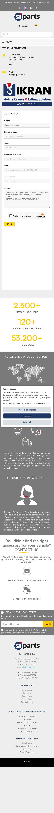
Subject (7, 120)
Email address (10, 177)
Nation (7, 143)
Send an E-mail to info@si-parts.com (27, 580)
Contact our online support (27, 598)
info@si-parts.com (17, 74)
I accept (27, 416)
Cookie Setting (27, 702)
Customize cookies (27, 409)
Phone (6, 165)
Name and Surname (12, 154)
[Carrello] (35, 26)
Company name (10, 132)
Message (7, 188)
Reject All (27, 422)
